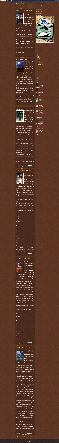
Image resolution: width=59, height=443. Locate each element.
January (38, 74)
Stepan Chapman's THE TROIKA (23, 59)
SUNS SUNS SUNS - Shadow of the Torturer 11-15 (41, 110)
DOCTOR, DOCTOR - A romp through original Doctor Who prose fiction (39, 11)
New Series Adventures (25, 343)
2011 (37, 79)
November (38, 58)
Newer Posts (17, 436)
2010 (37, 80)
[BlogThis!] (29, 165)
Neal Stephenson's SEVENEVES (40, 120)
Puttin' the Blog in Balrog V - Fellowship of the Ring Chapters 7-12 (41, 89)
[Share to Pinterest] (31, 165)
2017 (37, 56)
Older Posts (33, 436)
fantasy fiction (19, 166)
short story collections (25, 434)
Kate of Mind (21, 3)
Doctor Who (22, 343)
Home (25, 436)
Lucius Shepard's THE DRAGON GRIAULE (39, 68)
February (38, 73)
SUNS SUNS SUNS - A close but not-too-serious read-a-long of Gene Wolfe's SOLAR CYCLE (39, 13)
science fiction (29, 343)
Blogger (32, 441)
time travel (32, 343)
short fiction (22, 434)
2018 (37, 55)
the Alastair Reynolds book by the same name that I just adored (29, 66)
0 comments (25, 165)
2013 (37, 77)
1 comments (25, 342)
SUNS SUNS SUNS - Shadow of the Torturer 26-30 (41, 105)
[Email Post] (27, 165)
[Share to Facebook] (30, 165)
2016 (37, 57)
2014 (37, 76)
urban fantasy (29, 434)
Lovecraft (22, 166)
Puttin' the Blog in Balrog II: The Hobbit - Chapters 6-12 (41, 84)
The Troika (26, 65)
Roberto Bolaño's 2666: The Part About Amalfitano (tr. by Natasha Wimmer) (41, 126)
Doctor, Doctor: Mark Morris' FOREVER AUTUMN (40, 65)
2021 (37, 53)
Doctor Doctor (19, 343)
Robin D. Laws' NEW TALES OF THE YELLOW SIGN (40, 61)
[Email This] (28, 165)
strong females (24, 166)
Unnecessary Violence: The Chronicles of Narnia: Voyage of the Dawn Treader (39, 116)
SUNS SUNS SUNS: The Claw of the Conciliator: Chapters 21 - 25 (41, 131)
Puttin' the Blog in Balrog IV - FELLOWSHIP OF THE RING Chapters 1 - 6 (41, 95)
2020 (37, 54)
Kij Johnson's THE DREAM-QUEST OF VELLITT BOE (40, 64)
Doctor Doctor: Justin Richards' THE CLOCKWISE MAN (23, 259)
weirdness (19, 55)
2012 (37, 78)
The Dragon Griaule (18, 374)
